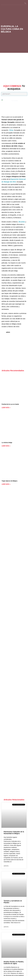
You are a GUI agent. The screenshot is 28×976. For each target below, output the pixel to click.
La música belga (7, 442)
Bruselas (22, 222)
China (11, 130)
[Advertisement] (14, 68)
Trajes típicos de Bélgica (9, 481)
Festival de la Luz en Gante (10, 404)
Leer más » (6, 407)
